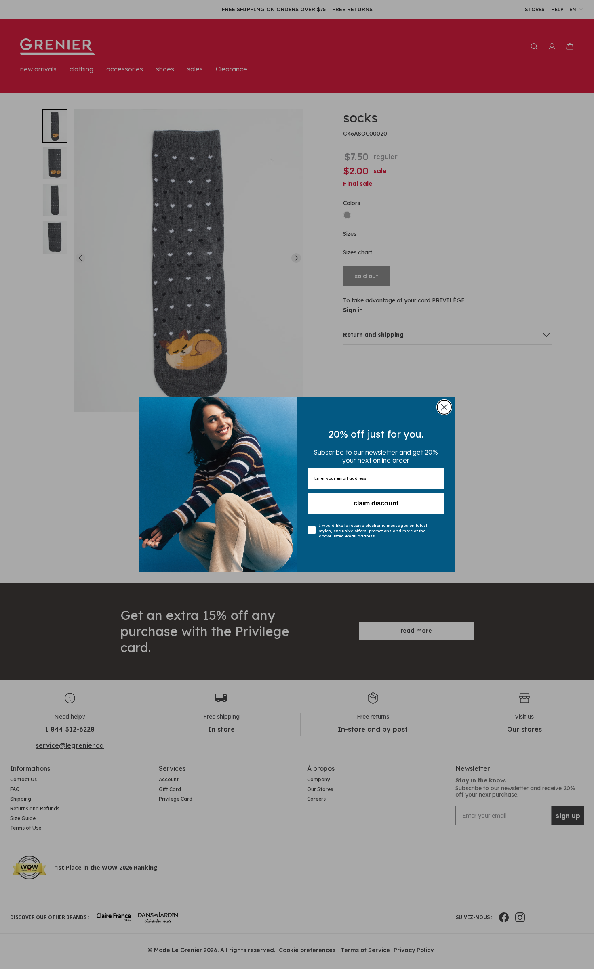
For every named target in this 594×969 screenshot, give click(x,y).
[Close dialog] (444, 407)
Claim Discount (376, 503)
